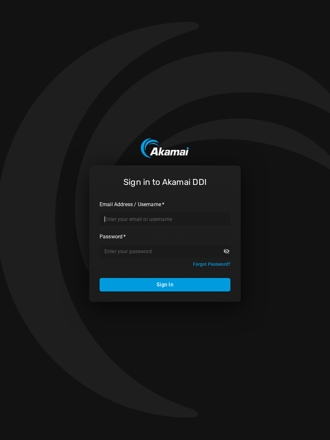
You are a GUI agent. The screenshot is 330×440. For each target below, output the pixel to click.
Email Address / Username (132, 204)
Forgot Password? (211, 264)
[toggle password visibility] (226, 251)
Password (113, 237)
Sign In (165, 285)
